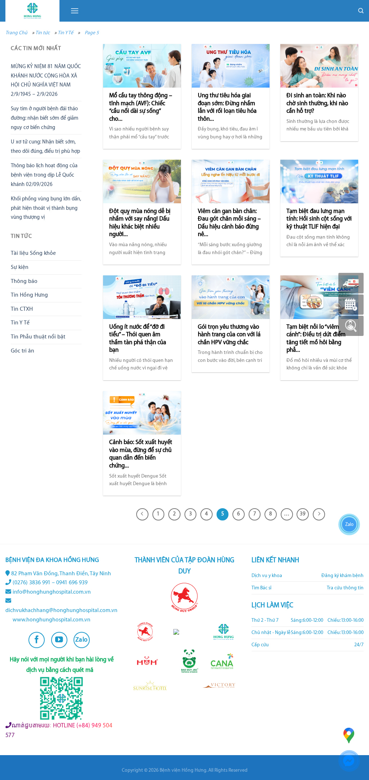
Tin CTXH (22, 309)
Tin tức (42, 32)
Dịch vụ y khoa (267, 576)
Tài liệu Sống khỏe (33, 253)
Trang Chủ (16, 32)
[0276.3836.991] (351, 283)
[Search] (361, 11)
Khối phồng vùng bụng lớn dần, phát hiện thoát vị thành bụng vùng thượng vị (46, 208)
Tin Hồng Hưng (29, 295)
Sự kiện (19, 267)
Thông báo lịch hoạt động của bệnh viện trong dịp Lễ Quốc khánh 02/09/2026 (44, 175)
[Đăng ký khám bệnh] (351, 304)
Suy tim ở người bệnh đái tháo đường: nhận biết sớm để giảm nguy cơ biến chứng (44, 118)
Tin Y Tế (65, 32)
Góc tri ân (22, 351)
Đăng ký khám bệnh (342, 576)
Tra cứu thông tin (345, 588)
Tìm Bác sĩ (261, 588)
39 (303, 514)
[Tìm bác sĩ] (351, 326)
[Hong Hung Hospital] (32, 11)
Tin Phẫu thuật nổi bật (38, 337)
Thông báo (24, 281)
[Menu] (74, 10)
